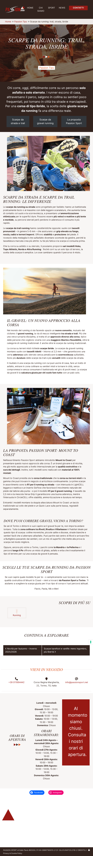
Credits (81, 850)
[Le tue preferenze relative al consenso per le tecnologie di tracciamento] (90, 642)
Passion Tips (20, 21)
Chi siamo (40, 9)
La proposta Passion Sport (74, 121)
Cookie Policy (16, 853)
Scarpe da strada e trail (18, 121)
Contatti (78, 7)
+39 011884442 (16, 682)
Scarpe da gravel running (45, 121)
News (62, 7)
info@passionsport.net (76, 682)
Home (30, 7)
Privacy (6, 853)
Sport (51, 7)
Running (17, 615)
